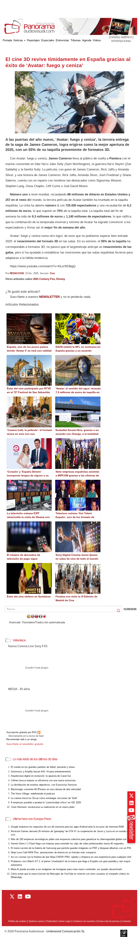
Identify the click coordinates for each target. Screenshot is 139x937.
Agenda (86, 40)
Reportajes (33, 40)
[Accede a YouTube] (131, 810)
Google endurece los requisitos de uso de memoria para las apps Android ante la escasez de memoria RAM (67, 826)
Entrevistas (62, 40)
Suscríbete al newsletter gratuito (24, 744)
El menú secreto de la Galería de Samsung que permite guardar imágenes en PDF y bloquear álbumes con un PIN (71, 848)
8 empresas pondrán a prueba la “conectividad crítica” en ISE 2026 (46, 802)
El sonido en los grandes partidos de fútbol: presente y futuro (43, 767)
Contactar (126, 921)
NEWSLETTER (49, 297)
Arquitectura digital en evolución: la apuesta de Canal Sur (41, 776)
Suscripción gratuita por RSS (21, 732)
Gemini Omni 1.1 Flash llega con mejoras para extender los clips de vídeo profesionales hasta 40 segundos (67, 843)
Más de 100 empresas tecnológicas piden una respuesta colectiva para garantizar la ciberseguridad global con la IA (71, 839)
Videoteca (19, 640)
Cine (52, 273)
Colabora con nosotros (84, 921)
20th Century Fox (44, 278)
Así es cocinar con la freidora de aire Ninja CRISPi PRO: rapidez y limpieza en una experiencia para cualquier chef (71, 857)
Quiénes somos (36, 921)
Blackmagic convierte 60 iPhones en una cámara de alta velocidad (46, 789)
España (114, 37)
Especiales (47, 40)
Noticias (18, 40)
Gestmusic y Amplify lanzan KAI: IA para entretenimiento (41, 771)
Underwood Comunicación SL (65, 931)
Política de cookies (17, 921)
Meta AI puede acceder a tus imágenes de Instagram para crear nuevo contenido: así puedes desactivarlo (66, 869)
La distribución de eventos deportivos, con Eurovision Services (44, 784)
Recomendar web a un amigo (21, 739)
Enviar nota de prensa (108, 921)
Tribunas (76, 40)
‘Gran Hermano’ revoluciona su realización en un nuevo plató (42, 807)
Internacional (121, 41)
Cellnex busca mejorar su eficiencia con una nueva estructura (43, 780)
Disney (60, 278)
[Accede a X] (131, 796)
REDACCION (17, 273)
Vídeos (97, 40)
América (126, 37)
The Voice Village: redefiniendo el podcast (33, 793)
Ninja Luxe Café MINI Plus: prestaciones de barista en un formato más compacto (53, 852)
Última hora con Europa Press (32, 819)
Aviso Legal (65, 921)
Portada (7, 39)
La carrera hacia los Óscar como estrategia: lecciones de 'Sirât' (44, 798)
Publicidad (51, 921)
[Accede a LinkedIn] (131, 803)
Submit (118, 610)
